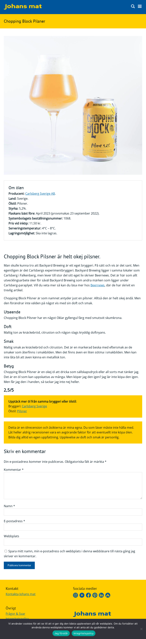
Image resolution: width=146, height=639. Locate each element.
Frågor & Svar (15, 614)
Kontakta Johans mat (21, 594)
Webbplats (11, 536)
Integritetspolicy (17, 619)
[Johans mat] (23, 8)
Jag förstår (61, 633)
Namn (9, 506)
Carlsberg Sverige (34, 406)
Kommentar (14, 470)
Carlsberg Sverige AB (40, 193)
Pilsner (22, 411)
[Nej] (141, 629)
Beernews (97, 285)
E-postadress (14, 521)
